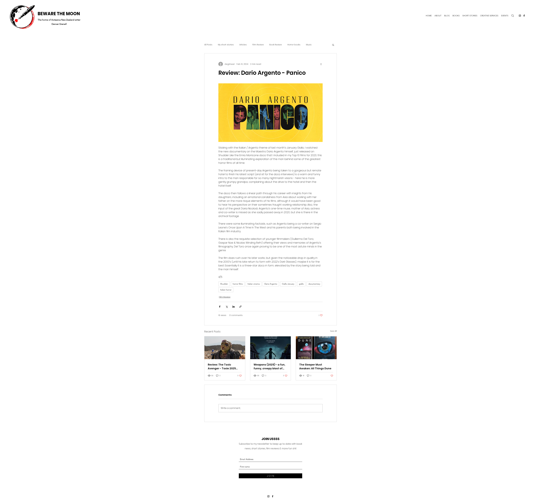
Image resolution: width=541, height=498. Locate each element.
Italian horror (225, 289)
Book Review (275, 44)
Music (309, 44)
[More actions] (321, 64)
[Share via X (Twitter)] (226, 306)
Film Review (258, 44)
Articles (243, 44)
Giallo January (288, 284)
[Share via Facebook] (219, 306)
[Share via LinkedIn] (233, 306)
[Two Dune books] (316, 347)
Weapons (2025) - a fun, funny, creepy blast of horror (269, 366)
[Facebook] (524, 15)
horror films (238, 284)
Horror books (293, 44)
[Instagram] (519, 15)
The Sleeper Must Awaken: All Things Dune (315, 366)
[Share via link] (240, 306)
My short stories (226, 44)
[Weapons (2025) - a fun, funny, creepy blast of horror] (270, 347)
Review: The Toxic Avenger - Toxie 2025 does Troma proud (222, 366)
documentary (314, 284)
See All (333, 331)
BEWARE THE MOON (59, 14)
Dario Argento (270, 284)
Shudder (224, 284)
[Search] (513, 16)
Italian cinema (254, 284)
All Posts (208, 44)
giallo (301, 284)
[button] (333, 45)
